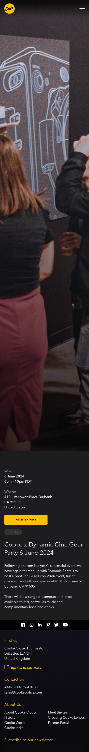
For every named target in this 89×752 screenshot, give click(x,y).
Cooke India (14, 728)
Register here (26, 519)
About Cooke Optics (20, 712)
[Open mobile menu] (82, 8)
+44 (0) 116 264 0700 (21, 687)
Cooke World (14, 722)
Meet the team (59, 712)
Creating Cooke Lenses (66, 717)
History (9, 717)
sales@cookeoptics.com (23, 692)
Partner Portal (58, 722)
